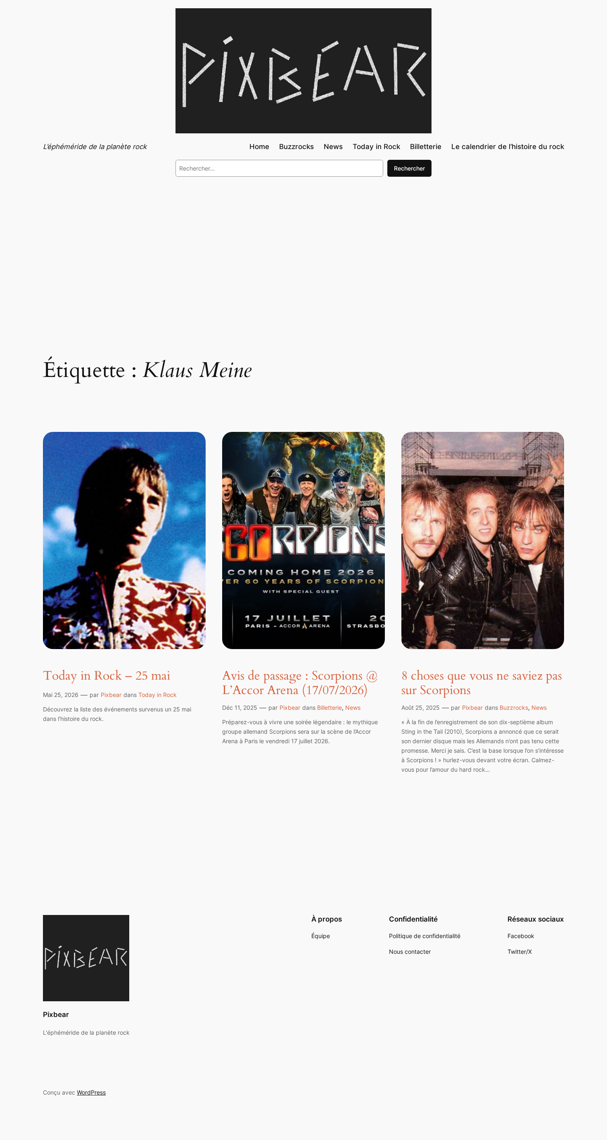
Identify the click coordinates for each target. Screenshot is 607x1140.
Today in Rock (157, 694)
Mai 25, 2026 (60, 694)
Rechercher (409, 168)
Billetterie (329, 707)
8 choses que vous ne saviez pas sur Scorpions (481, 683)
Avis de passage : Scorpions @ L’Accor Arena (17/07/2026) (300, 683)
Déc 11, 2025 (239, 707)
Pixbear (111, 694)
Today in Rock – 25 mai (106, 676)
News (352, 707)
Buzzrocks (514, 707)
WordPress (91, 1092)
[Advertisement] (303, 251)
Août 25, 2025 (420, 707)
